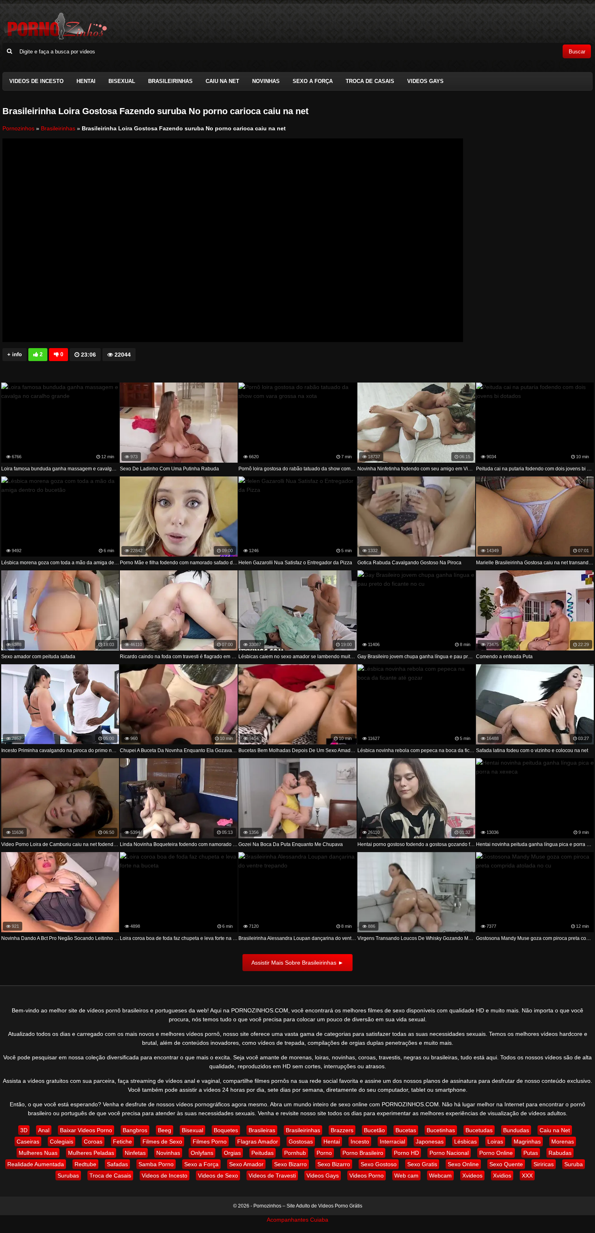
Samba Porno (156, 1164)
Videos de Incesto (36, 81)
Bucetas (405, 1130)
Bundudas (516, 1130)
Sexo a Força (313, 81)
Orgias (232, 1153)
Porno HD (406, 1153)
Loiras (495, 1141)
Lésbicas (465, 1141)
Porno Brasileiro (362, 1153)
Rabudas (560, 1153)
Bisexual (121, 81)
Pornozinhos (18, 128)
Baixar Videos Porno (86, 1130)
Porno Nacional (449, 1153)
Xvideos (472, 1175)
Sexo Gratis (422, 1164)
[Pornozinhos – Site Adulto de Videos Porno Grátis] (55, 38)
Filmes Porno (210, 1141)
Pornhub (295, 1153)
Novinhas (266, 81)
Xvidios (502, 1175)
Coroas (93, 1141)
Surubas (68, 1175)
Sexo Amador (246, 1164)
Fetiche (122, 1141)
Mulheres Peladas (91, 1153)
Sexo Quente (506, 1164)
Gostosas (301, 1141)
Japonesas (430, 1141)
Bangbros (135, 1130)
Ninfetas (135, 1153)
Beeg (164, 1130)
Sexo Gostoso (379, 1164)
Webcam (440, 1175)
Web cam (406, 1175)
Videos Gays (425, 81)
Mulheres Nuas (38, 1153)
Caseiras (28, 1141)
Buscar (577, 52)
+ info (14, 354)
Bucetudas (479, 1130)
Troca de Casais (370, 81)
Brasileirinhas (170, 81)
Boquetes (226, 1130)
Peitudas (262, 1153)
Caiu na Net (222, 81)
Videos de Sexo (218, 1175)
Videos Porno (366, 1175)
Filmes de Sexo (162, 1141)
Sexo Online (463, 1164)
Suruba (573, 1164)
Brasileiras (262, 1130)
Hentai (86, 81)
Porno (324, 1153)
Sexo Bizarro (290, 1164)
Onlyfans (202, 1153)
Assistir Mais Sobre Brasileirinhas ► (297, 962)
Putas (530, 1153)
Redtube (85, 1164)
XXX (527, 1175)
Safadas (117, 1164)
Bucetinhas (441, 1130)
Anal (43, 1130)
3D (24, 1130)
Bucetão (374, 1130)
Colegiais (61, 1141)
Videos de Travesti (272, 1175)
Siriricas (543, 1164)
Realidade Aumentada (35, 1164)
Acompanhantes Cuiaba (297, 1219)
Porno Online (496, 1153)
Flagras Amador (257, 1141)
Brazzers (342, 1130)
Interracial (392, 1141)
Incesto (360, 1141)
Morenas (562, 1141)
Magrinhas (527, 1141)
